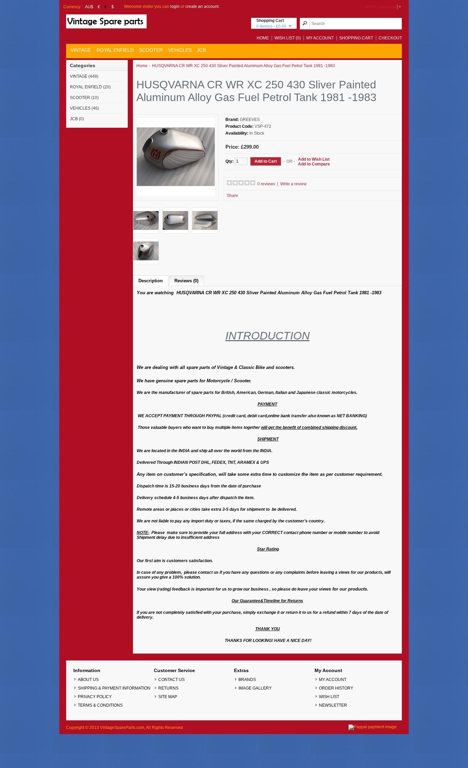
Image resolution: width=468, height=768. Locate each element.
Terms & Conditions (100, 705)
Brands (247, 679)
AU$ (89, 6)
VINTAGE (81, 50)
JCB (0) (77, 118)
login (175, 6)
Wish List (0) (287, 38)
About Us (88, 679)
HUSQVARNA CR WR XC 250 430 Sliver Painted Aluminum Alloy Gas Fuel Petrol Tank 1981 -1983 (243, 65)
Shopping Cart (356, 38)
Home (263, 38)
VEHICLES (180, 50)
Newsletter (333, 705)
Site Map (167, 696)
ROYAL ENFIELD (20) (90, 87)
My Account (320, 38)
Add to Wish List (314, 159)
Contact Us (171, 679)
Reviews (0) (186, 280)
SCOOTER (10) (84, 97)
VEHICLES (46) (84, 108)
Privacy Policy (95, 696)
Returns (168, 688)
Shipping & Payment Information (114, 688)
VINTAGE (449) (84, 76)
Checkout (390, 38)
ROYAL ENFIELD (115, 50)
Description (150, 280)
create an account (202, 6)
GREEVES (250, 119)
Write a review (293, 184)
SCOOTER (151, 50)
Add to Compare (314, 164)
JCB (201, 50)
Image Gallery (255, 688)
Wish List (329, 696)
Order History (336, 688)
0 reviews (266, 184)
